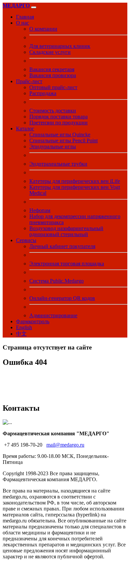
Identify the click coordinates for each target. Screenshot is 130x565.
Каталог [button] (25, 128)
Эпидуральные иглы (52, 146)
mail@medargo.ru (65, 445)
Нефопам (39, 210)
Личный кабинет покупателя (62, 246)
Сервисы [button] (26, 240)
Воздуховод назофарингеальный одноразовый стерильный (66, 231)
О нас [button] (22, 23)
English (24, 327)
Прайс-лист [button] (29, 81)
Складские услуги (50, 52)
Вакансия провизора (52, 75)
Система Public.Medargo (56, 281)
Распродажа (42, 93)
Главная (25, 17)
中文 (21, 334)
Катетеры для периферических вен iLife (74, 181)
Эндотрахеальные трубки (58, 164)
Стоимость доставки (52, 110)
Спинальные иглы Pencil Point (63, 140)
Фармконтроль (32, 321)
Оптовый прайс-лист (53, 87)
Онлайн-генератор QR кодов (62, 298)
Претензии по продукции (58, 122)
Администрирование (53, 315)
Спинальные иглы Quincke (59, 134)
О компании (43, 29)
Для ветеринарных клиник (59, 46)
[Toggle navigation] (33, 7)
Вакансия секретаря (51, 69)
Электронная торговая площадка (66, 263)
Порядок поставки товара (58, 116)
